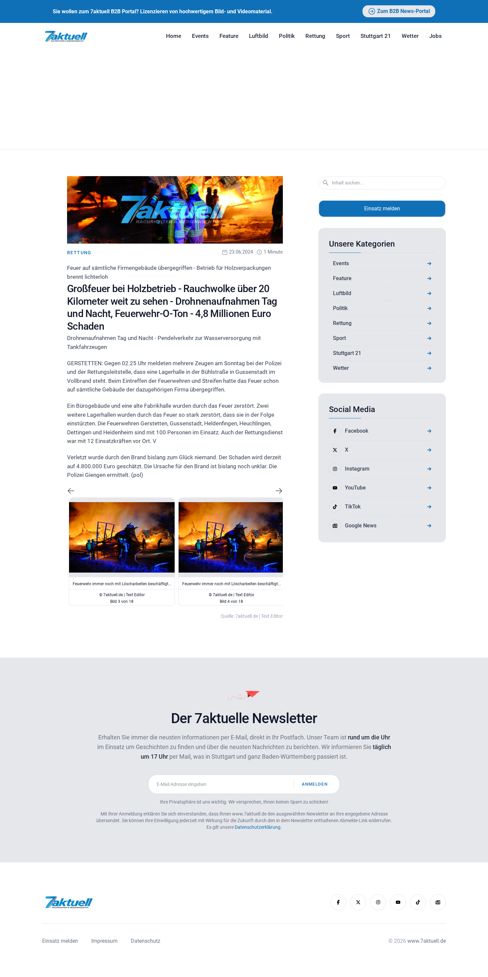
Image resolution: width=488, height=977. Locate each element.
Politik (287, 36)
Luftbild (258, 36)
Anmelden (315, 784)
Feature (228, 36)
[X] (358, 902)
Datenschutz (145, 941)
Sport (343, 36)
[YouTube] (398, 902)
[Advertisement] (244, 99)
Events (200, 36)
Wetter (410, 36)
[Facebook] (338, 902)
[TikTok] (418, 902)
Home (173, 36)
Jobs (435, 36)
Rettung (315, 36)
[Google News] (438, 902)
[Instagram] (378, 902)
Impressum (104, 941)
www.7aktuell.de (426, 941)
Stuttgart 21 (376, 36)
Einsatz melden (382, 208)
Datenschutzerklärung (258, 827)
